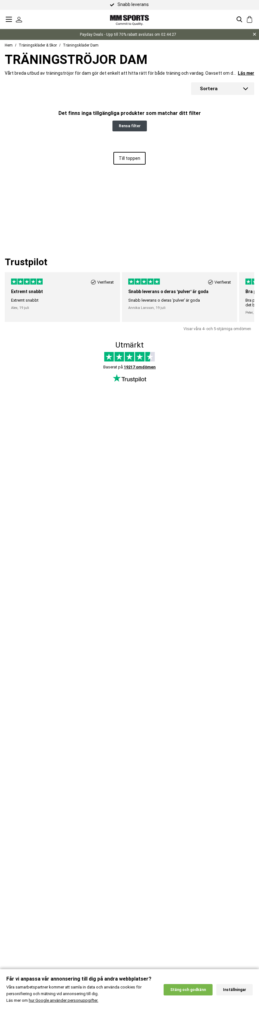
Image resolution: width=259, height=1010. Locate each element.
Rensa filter (130, 126)
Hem (9, 45)
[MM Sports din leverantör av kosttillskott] (129, 19)
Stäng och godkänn (188, 990)
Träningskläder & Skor (38, 45)
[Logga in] (19, 19)
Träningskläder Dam (81, 45)
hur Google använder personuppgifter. (63, 1000)
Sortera (209, 88)
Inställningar (234, 990)
